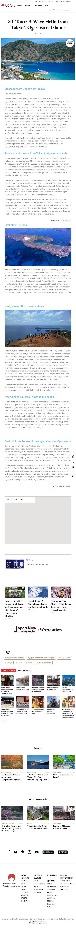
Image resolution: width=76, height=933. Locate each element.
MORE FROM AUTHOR (24, 670)
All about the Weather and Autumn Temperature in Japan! (11, 777)
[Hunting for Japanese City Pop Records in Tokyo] (38, 702)
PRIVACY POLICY (66, 878)
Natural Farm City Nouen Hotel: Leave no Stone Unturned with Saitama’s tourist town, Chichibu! (14, 608)
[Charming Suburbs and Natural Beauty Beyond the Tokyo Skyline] (38, 680)
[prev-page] (2, 721)
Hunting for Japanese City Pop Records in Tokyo (38, 711)
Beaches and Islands (15, 657)
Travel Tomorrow (25, 663)
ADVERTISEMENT (67, 884)
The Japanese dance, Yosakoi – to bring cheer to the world (22, 711)
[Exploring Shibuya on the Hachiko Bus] (53, 680)
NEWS (49, 907)
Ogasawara (65, 657)
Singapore (68, 1)
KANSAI (23, 889)
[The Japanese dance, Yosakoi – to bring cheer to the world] (22, 702)
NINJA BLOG (38, 5)
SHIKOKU (24, 895)
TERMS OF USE (65, 881)
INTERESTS (28, 5)
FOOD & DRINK (39, 884)
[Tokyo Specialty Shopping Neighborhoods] (53, 702)
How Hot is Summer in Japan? (63, 775)
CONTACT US (52, 895)
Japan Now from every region (41, 657)
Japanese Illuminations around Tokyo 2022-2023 (67, 689)
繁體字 (56, 1)
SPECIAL (46, 5)
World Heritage (44, 663)
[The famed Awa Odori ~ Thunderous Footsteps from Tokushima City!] (61, 592)
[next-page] (6, 721)
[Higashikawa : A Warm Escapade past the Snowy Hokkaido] (38, 592)
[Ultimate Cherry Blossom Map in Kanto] (22, 680)
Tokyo (9, 663)
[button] (54, 10)
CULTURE (37, 878)
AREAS (19, 5)
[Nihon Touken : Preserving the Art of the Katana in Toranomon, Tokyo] (7, 680)
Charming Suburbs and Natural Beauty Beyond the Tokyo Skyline (38, 689)
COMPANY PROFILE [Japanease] (51, 901)
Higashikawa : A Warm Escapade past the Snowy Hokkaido (38, 604)
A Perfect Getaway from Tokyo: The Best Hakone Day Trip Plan (37, 777)
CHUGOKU (25, 892)
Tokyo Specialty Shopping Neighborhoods (51, 711)
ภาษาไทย (62, 1)
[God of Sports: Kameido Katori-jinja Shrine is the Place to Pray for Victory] (7, 702)
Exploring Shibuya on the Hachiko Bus (62, 827)
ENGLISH (50, 1)
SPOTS (36, 881)
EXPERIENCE (38, 889)
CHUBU (23, 887)
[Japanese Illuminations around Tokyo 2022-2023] (68, 680)
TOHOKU (24, 881)
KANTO (23, 884)
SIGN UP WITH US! (64, 10)
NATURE (37, 887)
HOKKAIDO (25, 878)
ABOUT (49, 10)
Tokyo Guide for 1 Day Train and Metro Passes (37, 827)
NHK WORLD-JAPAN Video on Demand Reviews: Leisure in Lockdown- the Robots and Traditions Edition (68, 713)
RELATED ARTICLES (9, 670)
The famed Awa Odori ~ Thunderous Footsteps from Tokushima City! (61, 605)
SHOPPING (38, 892)
